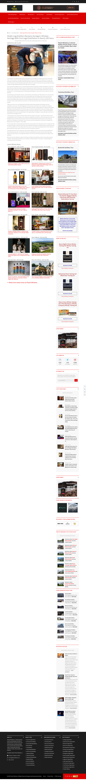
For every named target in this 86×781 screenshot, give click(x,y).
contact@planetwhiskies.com (14, 757)
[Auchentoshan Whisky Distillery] (60, 584)
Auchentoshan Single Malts (69, 741)
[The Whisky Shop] (75, 524)
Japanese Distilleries (49, 745)
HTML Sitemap (58, 776)
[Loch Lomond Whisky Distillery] (60, 572)
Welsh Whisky (29, 745)
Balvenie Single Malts (67, 743)
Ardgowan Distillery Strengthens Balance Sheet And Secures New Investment (41, 254)
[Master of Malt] (60, 524)
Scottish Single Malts (59, 14)
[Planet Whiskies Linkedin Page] (78, 1)
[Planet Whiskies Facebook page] (65, 776)
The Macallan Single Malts (68, 767)
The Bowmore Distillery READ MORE (71, 637)
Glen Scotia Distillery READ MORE (71, 625)
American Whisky (45, 18)
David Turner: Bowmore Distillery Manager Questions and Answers (71, 676)
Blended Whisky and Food (70, 664)
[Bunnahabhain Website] (67, 340)
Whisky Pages (65, 18)
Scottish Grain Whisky (25, 18)
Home (9, 32)
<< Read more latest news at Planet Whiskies (22, 282)
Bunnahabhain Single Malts (69, 747)
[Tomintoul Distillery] (67, 102)
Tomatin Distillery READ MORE (71, 613)
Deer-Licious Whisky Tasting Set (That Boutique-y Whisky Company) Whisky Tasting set (67, 303)
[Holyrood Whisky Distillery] (60, 547)
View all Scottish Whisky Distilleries (67, 535)
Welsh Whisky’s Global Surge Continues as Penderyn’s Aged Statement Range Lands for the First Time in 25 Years (42, 165)
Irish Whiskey (49, 14)
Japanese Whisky (35, 18)
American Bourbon (30, 763)
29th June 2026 (68, 444)
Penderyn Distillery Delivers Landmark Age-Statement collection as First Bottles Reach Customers (18, 233)
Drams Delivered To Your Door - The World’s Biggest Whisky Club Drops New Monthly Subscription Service (67, 196)
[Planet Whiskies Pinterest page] (69, 776)
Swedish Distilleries (49, 747)
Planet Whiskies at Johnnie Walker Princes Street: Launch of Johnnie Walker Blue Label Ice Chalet (67, 45)
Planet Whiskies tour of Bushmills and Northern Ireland (66, 173)
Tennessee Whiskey (30, 765)
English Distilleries (49, 755)
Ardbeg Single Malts (67, 739)
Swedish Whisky (29, 759)
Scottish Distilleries (49, 739)
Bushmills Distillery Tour (65, 147)
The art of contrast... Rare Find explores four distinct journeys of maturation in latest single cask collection (18, 278)
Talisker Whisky (66, 769)
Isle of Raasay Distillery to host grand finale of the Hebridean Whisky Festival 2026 (42, 277)
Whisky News (22, 14)
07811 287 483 (11, 759)
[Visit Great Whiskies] (73, 508)
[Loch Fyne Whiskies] (67, 524)
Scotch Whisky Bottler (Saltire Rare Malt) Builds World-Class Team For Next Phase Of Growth (42, 187)
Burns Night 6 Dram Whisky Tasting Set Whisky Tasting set (67, 245)
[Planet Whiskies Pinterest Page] (76, 1)
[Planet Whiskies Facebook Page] (72, 1)
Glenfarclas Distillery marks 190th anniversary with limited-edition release (18, 164)
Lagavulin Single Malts (68, 759)
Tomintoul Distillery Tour (66, 92)
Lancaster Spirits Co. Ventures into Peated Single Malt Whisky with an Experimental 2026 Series (18, 255)
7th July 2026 (67, 414)
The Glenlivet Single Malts (68, 765)
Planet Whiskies (13, 776)
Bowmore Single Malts (68, 745)
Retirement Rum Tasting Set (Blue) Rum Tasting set (67, 274)
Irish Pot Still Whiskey (31, 751)
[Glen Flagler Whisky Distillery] (60, 541)
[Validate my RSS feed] (75, 776)
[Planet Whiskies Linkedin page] (71, 776)
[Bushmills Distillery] (67, 157)
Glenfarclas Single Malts (68, 749)
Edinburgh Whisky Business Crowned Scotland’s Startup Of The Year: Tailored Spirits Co (17, 210)
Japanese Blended (30, 755)
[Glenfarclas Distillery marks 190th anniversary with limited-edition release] (60, 398)
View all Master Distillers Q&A (67, 650)
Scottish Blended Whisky (13, 18)
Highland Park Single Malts (69, 757)
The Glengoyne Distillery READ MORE (71, 631)
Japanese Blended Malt (31, 757)
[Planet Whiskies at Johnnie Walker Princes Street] (67, 57)
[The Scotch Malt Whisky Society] (56, 7)
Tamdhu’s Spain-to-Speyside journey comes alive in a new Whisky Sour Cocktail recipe (42, 232)
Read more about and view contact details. (71, 541)
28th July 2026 (67, 396)
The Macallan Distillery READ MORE (71, 619)
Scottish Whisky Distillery (72, 14)
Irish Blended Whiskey (31, 749)
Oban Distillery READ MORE (71, 595)
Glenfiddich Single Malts (68, 751)
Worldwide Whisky (56, 18)
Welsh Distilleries (48, 749)
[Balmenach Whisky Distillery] (60, 578)
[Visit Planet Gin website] (62, 508)
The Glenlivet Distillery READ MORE (71, 601)
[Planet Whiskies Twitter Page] (74, 1)
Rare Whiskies (31, 14)
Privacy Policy (50, 776)
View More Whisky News (68, 392)
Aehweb (40, 776)
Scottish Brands (40, 14)
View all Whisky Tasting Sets (68, 268)
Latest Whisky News (12, 14)
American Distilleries (49, 743)
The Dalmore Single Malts (68, 763)
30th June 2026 (68, 435)
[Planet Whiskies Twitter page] (67, 776)
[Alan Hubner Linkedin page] (84, 394)
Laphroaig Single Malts (68, 761)
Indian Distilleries (48, 757)
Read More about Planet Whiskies (14, 752)
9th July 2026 (67, 404)
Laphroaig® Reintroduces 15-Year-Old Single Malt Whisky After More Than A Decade (42, 209)
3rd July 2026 (67, 425)
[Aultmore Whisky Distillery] (60, 553)
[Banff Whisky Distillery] (60, 559)
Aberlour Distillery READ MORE (71, 607)
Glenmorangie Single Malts (69, 755)
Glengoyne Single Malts (68, 753)
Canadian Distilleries (49, 751)
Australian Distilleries (49, 753)
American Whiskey (30, 761)
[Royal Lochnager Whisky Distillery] (60, 565)
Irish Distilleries (48, 741)
